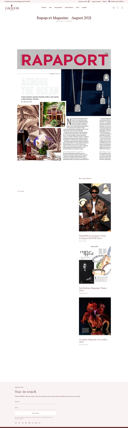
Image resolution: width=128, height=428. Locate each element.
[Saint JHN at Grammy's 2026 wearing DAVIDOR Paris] (95, 207)
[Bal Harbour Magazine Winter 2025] (95, 264)
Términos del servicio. (19, 418)
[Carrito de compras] (122, 7)
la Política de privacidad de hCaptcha (43, 417)
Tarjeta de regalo (96, 1)
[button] (44, 7)
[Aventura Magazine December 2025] (95, 316)
